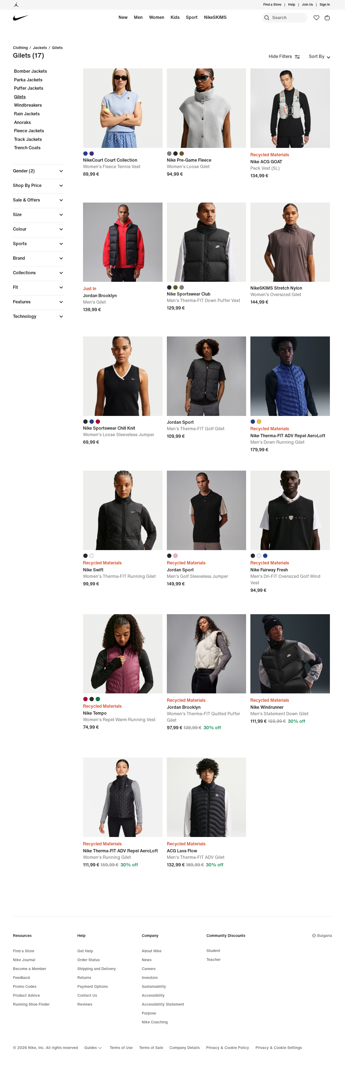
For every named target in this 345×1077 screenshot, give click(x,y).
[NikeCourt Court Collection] (123, 108)
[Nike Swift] (123, 510)
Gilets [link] (20, 97)
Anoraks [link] (22, 122)
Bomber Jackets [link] (30, 71)
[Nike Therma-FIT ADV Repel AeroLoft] (290, 376)
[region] (35, 198)
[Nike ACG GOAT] (290, 108)
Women (156, 17)
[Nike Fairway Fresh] (290, 510)
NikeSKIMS (215, 17)
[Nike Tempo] (123, 654)
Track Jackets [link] (28, 139)
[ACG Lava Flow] (206, 797)
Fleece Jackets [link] (29, 130)
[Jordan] (16, 5)
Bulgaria (324, 936)
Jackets (40, 48)
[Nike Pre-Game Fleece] (206, 108)
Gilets (57, 48)
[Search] (267, 18)
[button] (39, 171)
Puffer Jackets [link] (28, 88)
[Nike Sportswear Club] (206, 242)
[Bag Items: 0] (327, 18)
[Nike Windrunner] (290, 654)
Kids (175, 17)
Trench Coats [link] (27, 147)
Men (138, 17)
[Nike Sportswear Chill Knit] (123, 376)
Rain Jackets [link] (27, 114)
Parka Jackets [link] (28, 80)
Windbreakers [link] (28, 105)
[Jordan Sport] (206, 376)
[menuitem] (296, 5)
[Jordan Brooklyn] (123, 242)
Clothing (20, 48)
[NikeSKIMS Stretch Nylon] (290, 242)
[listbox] (319, 56)
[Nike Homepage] (21, 18)
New (123, 17)
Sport (192, 17)
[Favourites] (316, 18)
